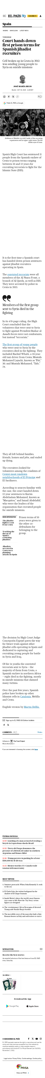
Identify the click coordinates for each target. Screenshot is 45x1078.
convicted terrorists (18, 274)
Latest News (24, 30)
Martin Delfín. (32, 706)
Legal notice (8, 1058)
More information (8, 744)
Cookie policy (37, 1058)
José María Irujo (23, 86)
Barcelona (14, 30)
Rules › (40, 732)
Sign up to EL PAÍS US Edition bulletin (20, 720)
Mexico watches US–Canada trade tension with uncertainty (19, 867)
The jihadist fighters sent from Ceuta (8, 523)
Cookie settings (27, 1058)
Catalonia (25, 696)
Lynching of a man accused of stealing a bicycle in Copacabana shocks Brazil (22, 842)
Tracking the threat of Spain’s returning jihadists (8, 536)
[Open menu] (4, 16)
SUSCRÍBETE (32, 16)
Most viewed (8, 879)
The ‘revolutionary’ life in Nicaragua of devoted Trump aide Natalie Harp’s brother (22, 908)
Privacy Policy (16, 1058)
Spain (6, 24)
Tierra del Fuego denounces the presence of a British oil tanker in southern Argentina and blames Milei (21, 850)
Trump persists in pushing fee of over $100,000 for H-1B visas (21, 859)
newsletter (8, 949)
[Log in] (40, 16)
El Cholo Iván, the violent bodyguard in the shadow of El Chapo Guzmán (20, 892)
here (36, 749)
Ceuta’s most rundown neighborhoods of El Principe (18, 476)
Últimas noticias (10, 836)
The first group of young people (20, 344)
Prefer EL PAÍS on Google (15, 103)
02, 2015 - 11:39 (25, 90)
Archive (6, 975)
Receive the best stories (13, 955)
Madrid (5, 30)
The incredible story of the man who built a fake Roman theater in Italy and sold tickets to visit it (23, 915)
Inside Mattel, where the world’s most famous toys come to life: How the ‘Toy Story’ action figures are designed (22, 900)
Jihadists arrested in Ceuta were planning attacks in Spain (9, 551)
